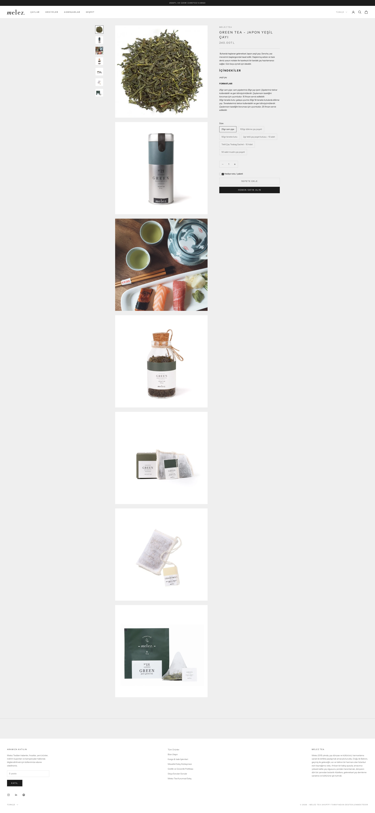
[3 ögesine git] (99, 50)
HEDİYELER (51, 12)
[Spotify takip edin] (23, 794)
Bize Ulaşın (173, 754)
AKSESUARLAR (72, 12)
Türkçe (340, 12)
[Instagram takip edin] (8, 794)
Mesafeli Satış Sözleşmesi (180, 764)
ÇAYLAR (35, 12)
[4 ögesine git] (99, 61)
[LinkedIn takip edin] (16, 794)
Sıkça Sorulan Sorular (177, 773)
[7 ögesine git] (99, 93)
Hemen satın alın (249, 190)
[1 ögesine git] (99, 29)
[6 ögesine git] (99, 82)
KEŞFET (90, 12)
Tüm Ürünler (173, 749)
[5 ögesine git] (99, 72)
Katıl (14, 783)
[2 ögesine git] (99, 40)
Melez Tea (225, 27)
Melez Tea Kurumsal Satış (179, 778)
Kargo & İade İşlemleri (178, 759)
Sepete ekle (249, 181)
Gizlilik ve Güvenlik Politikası (180, 769)
